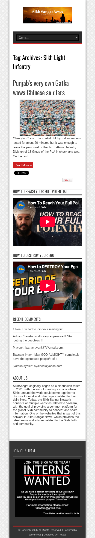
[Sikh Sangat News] (47, 19)
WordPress (35, 534)
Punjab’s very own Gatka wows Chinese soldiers (41, 87)
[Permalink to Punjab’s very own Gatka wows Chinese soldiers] (47, 135)
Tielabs (62, 534)
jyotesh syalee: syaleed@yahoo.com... (39, 366)
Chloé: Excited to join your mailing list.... (40, 329)
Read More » (23, 165)
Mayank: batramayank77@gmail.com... (39, 347)
